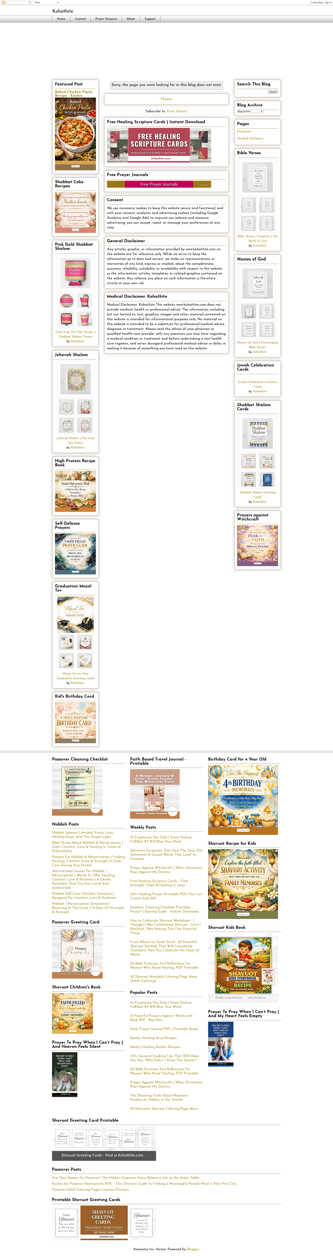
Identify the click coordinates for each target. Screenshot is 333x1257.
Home (61, 19)
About (131, 19)
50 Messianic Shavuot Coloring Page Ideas (164, 1109)
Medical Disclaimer (250, 138)
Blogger (193, 1249)
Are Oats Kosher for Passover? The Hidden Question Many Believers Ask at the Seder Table (125, 1178)
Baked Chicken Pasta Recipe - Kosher (73, 94)
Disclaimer (244, 131)
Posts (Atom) (177, 111)
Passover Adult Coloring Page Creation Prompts (90, 1189)
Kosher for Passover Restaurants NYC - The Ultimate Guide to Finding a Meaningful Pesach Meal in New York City (144, 1184)
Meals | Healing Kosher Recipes (155, 1047)
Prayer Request (106, 19)
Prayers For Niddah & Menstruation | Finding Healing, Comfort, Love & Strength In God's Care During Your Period (88, 861)
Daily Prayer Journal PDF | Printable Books (164, 1029)
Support (150, 19)
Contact (80, 19)
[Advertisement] (166, 48)
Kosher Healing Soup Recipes (153, 1038)
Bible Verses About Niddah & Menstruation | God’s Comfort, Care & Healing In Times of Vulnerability (87, 847)
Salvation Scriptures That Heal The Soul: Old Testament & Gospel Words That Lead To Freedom (166, 855)
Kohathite (62, 11)
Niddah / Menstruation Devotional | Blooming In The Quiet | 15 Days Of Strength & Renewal (88, 908)
